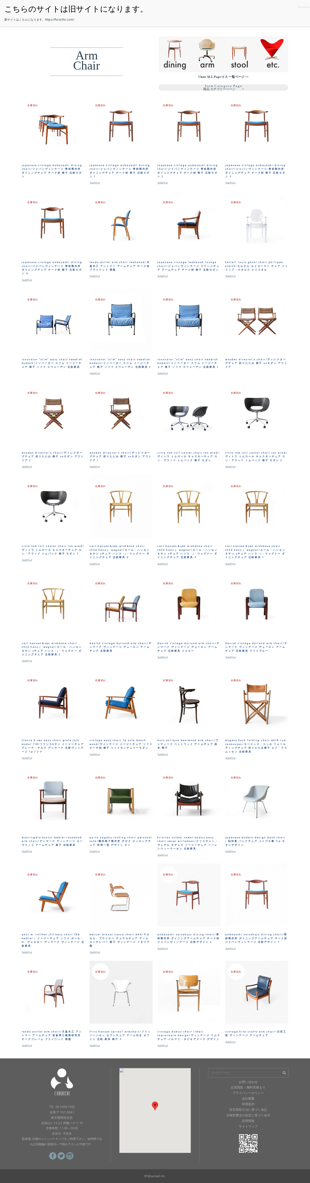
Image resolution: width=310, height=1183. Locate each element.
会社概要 (248, 1098)
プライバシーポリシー (248, 1093)
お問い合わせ (248, 1082)
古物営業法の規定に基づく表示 (248, 1115)
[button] (155, 1106)
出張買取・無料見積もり (248, 1087)
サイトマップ (248, 1126)
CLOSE (303, 3)
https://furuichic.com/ (59, 19)
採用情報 (248, 1121)
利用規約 (248, 1104)
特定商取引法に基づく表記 (248, 1109)
